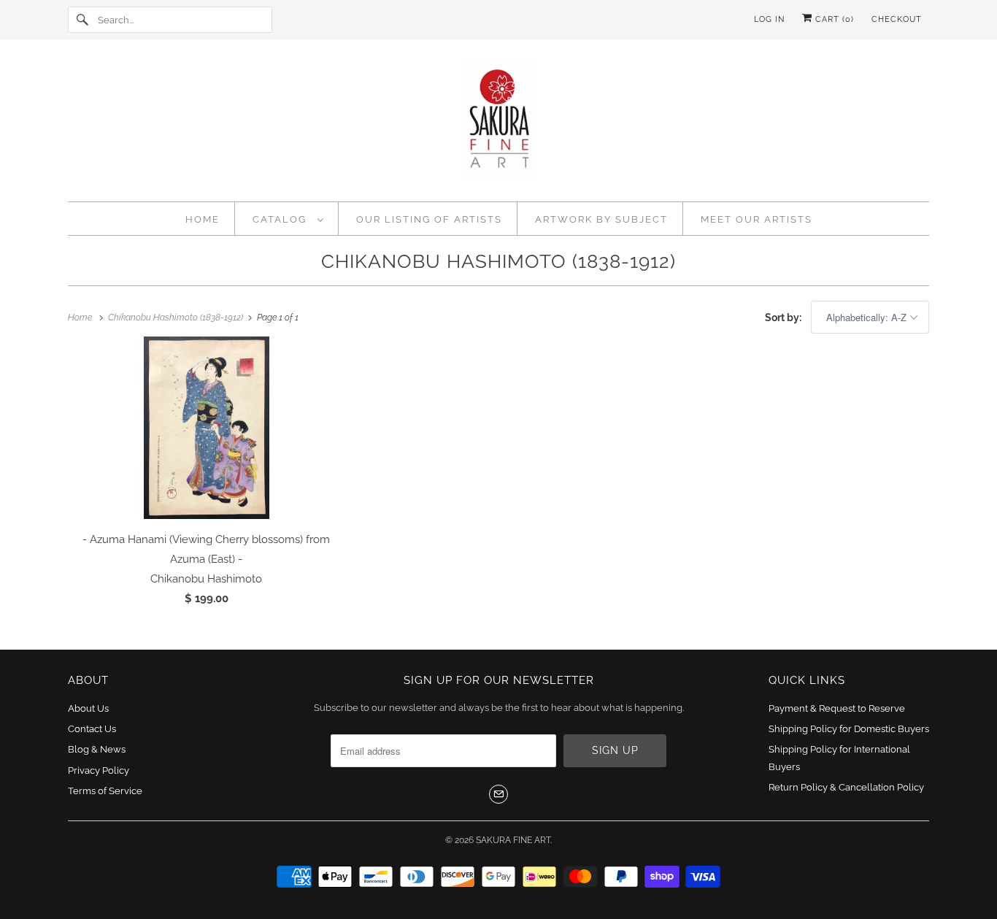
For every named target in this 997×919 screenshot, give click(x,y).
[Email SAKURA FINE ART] (498, 794)
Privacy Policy (98, 770)
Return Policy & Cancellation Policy (846, 787)
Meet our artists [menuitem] (756, 219)
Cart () (833, 19)
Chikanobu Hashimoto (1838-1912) (498, 261)
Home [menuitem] (202, 219)
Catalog (281, 219)
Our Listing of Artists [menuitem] (429, 219)
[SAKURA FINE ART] (498, 124)
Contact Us (92, 728)
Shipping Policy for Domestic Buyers (849, 728)
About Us (88, 708)
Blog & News (97, 749)
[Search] (82, 20)
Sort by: (784, 317)
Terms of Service (105, 790)
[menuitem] (288, 218)
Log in (769, 19)
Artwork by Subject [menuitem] (601, 219)
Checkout (896, 19)
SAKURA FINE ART (513, 840)
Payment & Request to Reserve (837, 708)
